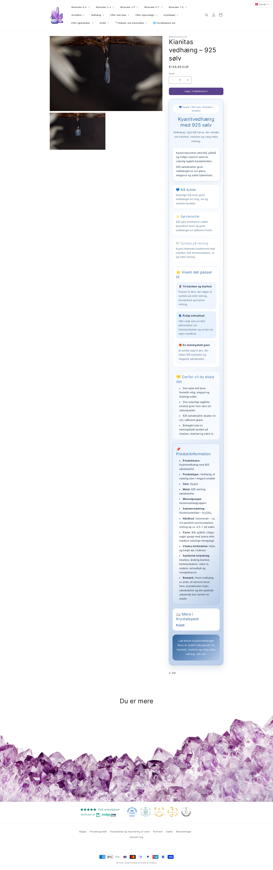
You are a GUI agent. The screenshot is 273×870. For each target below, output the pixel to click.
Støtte (169, 831)
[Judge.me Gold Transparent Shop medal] (173, 812)
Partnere (158, 831)
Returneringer (183, 831)
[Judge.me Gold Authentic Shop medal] (159, 812)
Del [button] (174, 673)
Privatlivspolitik (98, 831)
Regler (83, 831)
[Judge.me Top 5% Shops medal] (186, 812)
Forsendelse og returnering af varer (130, 831)
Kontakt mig (136, 837)
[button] (206, 15)
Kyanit (180, 625)
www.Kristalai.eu (132, 863)
